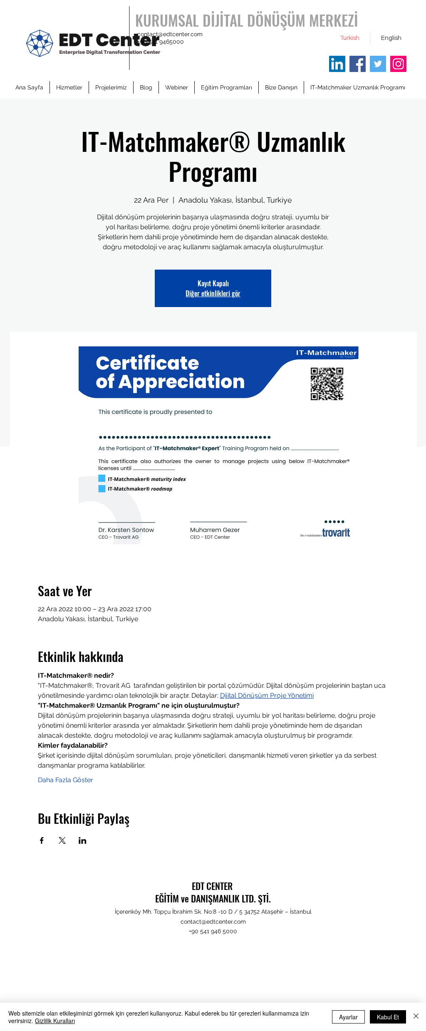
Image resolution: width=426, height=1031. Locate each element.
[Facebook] (357, 64)
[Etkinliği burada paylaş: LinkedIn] (83, 840)
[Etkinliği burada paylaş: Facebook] (42, 840)
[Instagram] (398, 64)
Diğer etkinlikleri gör (213, 293)
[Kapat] (416, 1016)
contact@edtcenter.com (170, 34)
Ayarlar (348, 1017)
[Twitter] (378, 64)
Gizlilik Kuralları (55, 1020)
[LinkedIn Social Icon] (337, 64)
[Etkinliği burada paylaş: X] (62, 840)
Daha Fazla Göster (65, 780)
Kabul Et (388, 1017)
